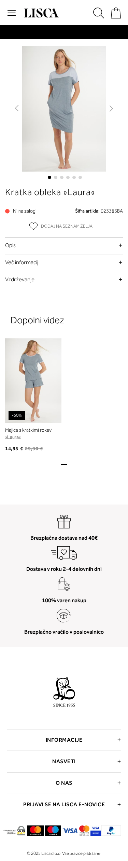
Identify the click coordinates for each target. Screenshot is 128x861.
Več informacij (21, 262)
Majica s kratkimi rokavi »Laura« (29, 433)
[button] (17, 109)
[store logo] (40, 13)
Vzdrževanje (19, 279)
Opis (10, 245)
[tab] (64, 245)
